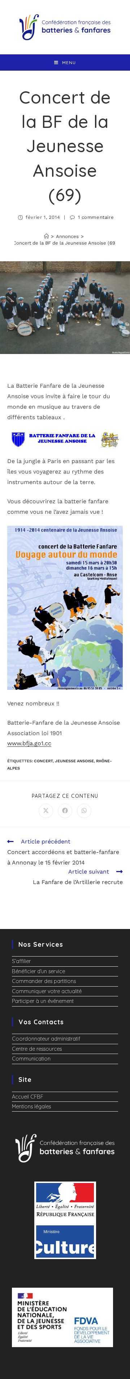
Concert (43, 761)
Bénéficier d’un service (38, 971)
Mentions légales (31, 1106)
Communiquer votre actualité (47, 991)
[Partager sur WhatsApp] (84, 811)
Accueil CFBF (27, 1096)
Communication (31, 1058)
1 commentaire (96, 217)
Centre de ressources (37, 1049)
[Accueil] (46, 236)
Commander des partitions (44, 981)
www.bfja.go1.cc (29, 743)
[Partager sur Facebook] (65, 811)
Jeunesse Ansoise (74, 761)
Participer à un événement (43, 1001)
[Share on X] (46, 811)
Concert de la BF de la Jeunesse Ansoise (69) (65, 243)
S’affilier (21, 961)
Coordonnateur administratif (46, 1039)
